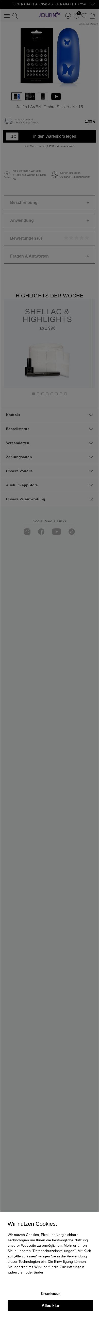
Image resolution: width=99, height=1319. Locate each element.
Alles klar (50, 1305)
